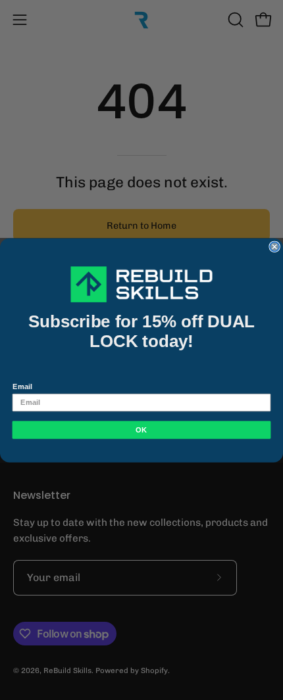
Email (22, 386)
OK (141, 429)
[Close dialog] (274, 246)
